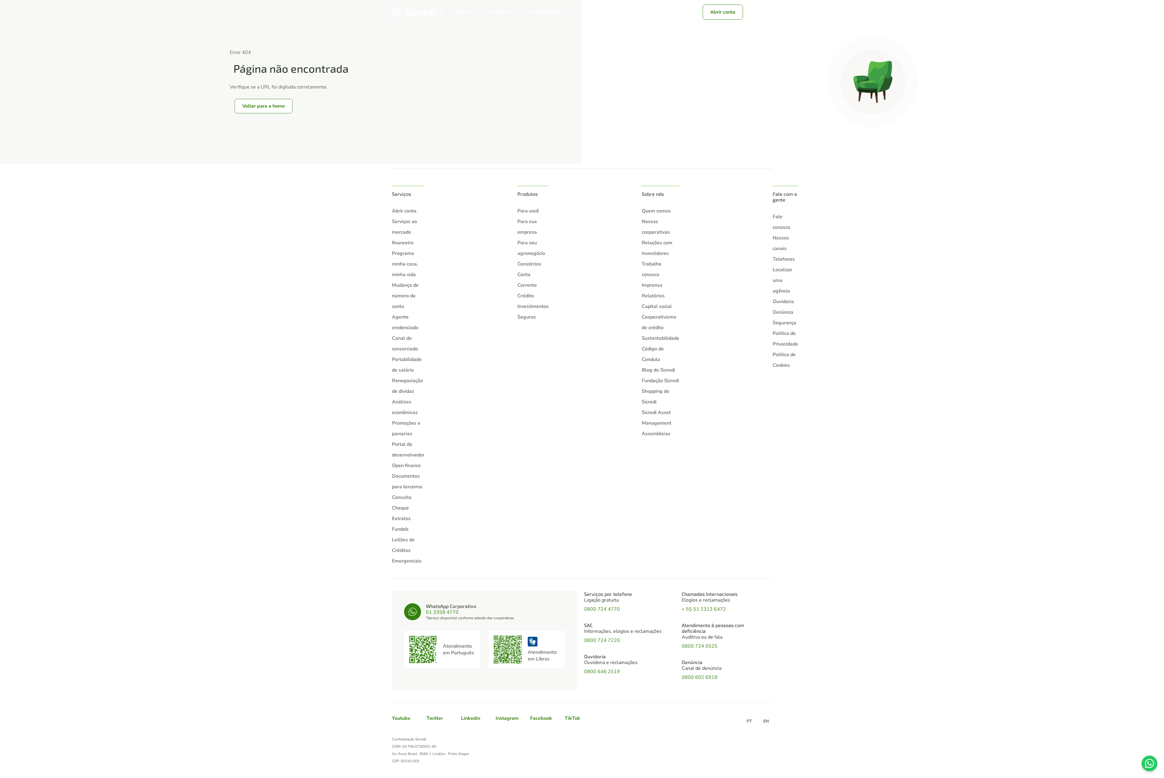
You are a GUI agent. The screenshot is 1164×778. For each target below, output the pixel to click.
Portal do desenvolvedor (408, 449)
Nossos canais (781, 243)
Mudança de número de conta (405, 296)
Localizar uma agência (782, 280)
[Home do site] (414, 12)
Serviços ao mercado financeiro (404, 232)
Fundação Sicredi (660, 380)
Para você (466, 12)
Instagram (507, 718)
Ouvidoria (783, 301)
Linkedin (470, 718)
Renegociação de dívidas (407, 386)
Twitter (434, 718)
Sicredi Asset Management (656, 417)
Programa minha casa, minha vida (405, 264)
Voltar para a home (263, 106)
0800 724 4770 (602, 609)
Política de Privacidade (785, 338)
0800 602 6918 (699, 677)
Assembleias (656, 433)
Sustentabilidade (660, 338)
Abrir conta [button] (722, 12)
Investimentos (533, 306)
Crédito (525, 295)
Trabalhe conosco (651, 269)
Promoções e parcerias (406, 428)
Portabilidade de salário (407, 364)
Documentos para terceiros (407, 481)
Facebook (541, 718)
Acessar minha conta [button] (661, 12)
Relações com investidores (657, 248)
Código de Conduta (653, 354)
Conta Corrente (527, 280)
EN (766, 721)
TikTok (572, 718)
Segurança (784, 322)
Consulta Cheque (402, 502)
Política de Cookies (784, 360)
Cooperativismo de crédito (659, 322)
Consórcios (529, 264)
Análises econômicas (405, 407)
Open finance (406, 465)
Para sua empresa (527, 226)
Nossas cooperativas (656, 226)
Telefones (784, 259)
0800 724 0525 (699, 646)
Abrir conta (404, 211)
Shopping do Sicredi (655, 396)
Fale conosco (781, 222)
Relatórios (653, 295)
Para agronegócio (544, 12)
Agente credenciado (405, 322)
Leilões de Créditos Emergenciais (407, 550)
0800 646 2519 (602, 671)
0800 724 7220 (602, 640)
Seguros (526, 317)
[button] (754, 12)
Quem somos (656, 211)
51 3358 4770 (442, 612)
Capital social (657, 306)
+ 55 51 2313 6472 (704, 609)
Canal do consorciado (405, 343)
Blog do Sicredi (658, 370)
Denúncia (783, 312)
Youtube (401, 718)
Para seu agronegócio (531, 248)
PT (749, 721)
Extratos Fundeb (401, 524)
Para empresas (501, 12)
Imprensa (652, 285)
